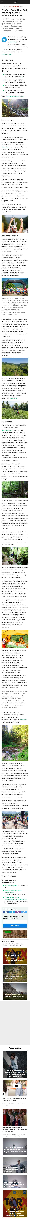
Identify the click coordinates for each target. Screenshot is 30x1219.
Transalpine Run (7, 430)
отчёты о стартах (6, 943)
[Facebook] (6, 912)
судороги (13, 398)
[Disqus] (15, 1024)
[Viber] (18, 912)
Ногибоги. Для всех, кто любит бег (15, 2)
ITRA (21, 77)
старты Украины (15, 943)
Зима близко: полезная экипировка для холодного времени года (14, 1184)
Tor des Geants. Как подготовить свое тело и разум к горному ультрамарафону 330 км (15, 1212)
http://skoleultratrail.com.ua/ (15, 96)
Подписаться (15, 925)
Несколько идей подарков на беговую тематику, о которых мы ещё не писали (15, 1129)
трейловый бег (20, 945)
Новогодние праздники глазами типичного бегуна (14, 1099)
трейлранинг (5, 945)
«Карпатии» (23, 720)
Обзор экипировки (11, 885)
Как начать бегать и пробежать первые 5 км (15, 936)
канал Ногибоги (13, 42)
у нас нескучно (6, 54)
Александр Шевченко (14, 6)
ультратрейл (12, 945)
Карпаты (22, 943)
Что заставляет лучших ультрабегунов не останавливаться (16, 898)
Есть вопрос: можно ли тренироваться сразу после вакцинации (14, 1169)
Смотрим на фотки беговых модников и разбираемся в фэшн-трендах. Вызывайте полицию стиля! (15, 1073)
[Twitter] (24, 912)
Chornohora (5, 147)
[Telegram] (12, 912)
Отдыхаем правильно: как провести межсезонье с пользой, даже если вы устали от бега (15, 1150)
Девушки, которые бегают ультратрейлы (13, 891)
